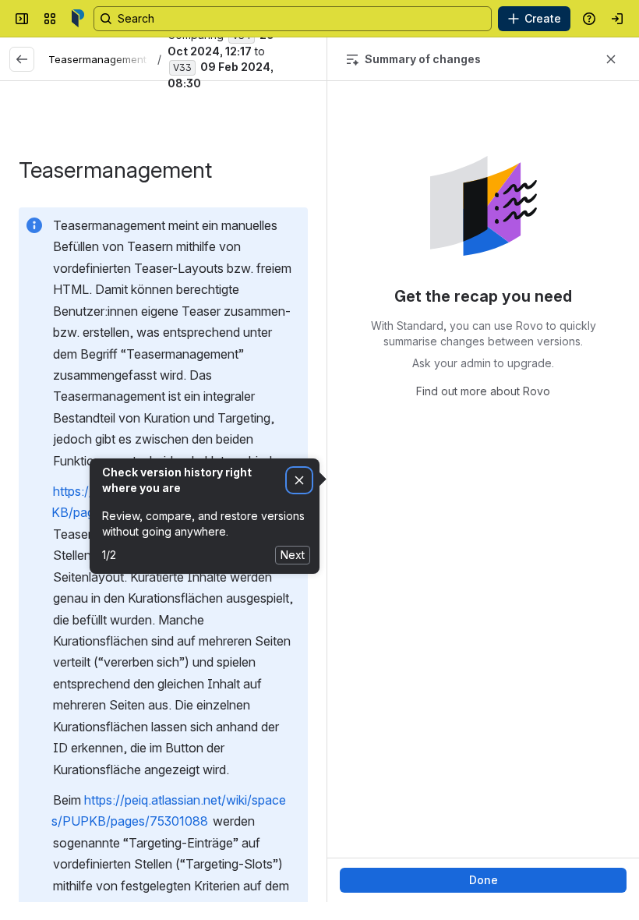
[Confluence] (78, 18)
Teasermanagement (97, 59)
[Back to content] (21, 59)
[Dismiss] (299, 480)
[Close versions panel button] (611, 59)
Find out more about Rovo (483, 391)
